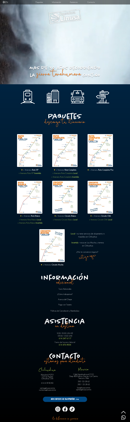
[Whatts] (123, 417)
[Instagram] (57, 409)
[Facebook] (65, 409)
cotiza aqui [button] (88, 257)
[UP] (123, 412)
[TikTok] (72, 409)
